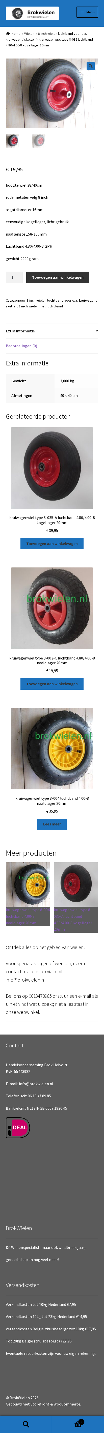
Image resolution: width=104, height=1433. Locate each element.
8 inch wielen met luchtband (40, 306)
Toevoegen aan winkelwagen (58, 277)
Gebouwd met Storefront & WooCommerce (43, 1404)
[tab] (52, 331)
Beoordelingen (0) (21, 345)
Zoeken (26, 1424)
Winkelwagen (67, 1420)
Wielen (29, 33)
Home (16, 33)
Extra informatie (20, 330)
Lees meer (52, 823)
